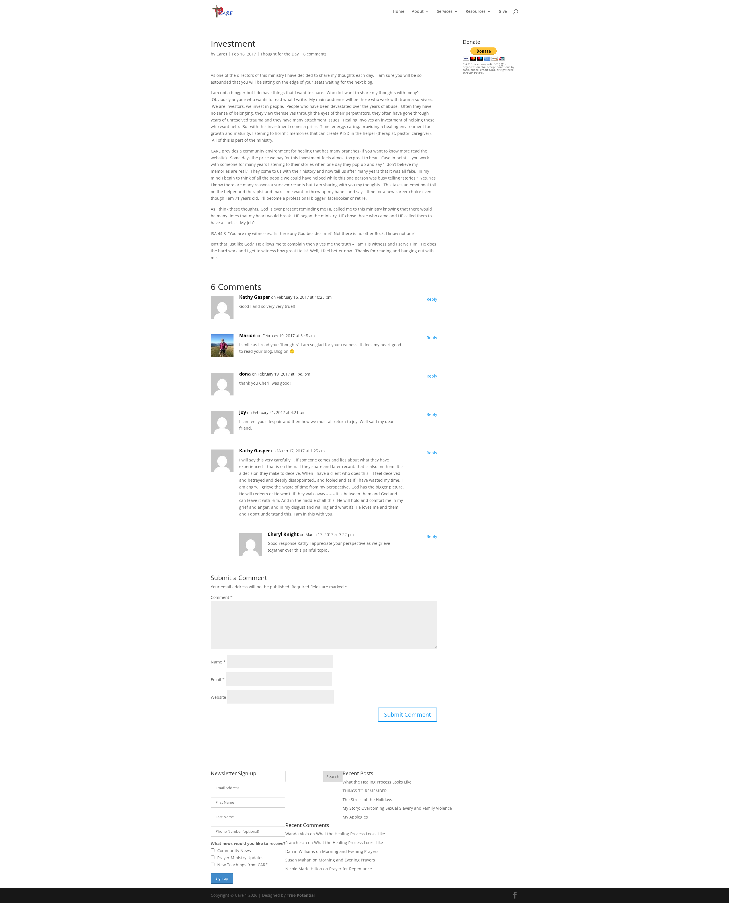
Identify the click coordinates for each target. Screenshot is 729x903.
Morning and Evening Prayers (350, 851)
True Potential (301, 895)
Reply (432, 299)
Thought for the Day (280, 54)
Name (218, 662)
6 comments (315, 54)
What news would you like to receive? (248, 843)
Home (398, 11)
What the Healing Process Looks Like (377, 782)
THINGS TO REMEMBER (365, 790)
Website (218, 697)
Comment (222, 597)
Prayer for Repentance (350, 868)
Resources (476, 11)
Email (218, 679)
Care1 (222, 54)
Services (444, 11)
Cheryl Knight (283, 534)
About (418, 11)
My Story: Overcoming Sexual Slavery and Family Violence (397, 808)
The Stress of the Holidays (367, 799)
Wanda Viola (297, 833)
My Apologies (355, 817)
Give (503, 11)
